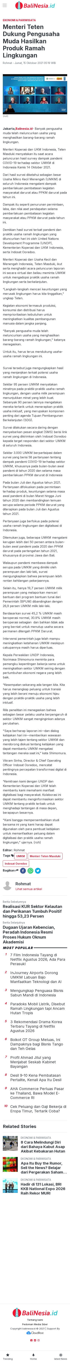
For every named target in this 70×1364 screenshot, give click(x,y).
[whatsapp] (30, 871)
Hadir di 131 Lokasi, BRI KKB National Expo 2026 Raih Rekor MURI (43, 1188)
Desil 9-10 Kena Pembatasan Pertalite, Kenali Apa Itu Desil (35, 1077)
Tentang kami (35, 1319)
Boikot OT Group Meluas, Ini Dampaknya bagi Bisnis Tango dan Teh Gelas (36, 1044)
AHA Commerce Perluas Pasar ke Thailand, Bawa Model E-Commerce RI (37, 1093)
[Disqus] (35, 1250)
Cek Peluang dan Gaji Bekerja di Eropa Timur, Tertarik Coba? (38, 1108)
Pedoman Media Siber (35, 1324)
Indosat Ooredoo (16, 863)
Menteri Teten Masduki (45, 856)
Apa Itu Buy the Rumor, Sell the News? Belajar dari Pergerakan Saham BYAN (42, 1167)
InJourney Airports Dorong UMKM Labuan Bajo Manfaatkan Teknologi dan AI (36, 977)
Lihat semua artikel (28, 889)
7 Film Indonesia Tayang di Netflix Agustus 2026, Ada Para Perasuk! (37, 959)
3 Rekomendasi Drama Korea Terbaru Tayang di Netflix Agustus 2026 (36, 1026)
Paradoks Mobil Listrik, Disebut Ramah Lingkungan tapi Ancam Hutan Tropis (37, 1008)
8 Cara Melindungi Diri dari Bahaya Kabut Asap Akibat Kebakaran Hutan (43, 1146)
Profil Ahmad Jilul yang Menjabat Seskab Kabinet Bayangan (33, 1062)
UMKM (20, 856)
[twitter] (38, 871)
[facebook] (23, 871)
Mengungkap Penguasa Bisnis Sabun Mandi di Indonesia (36, 992)
